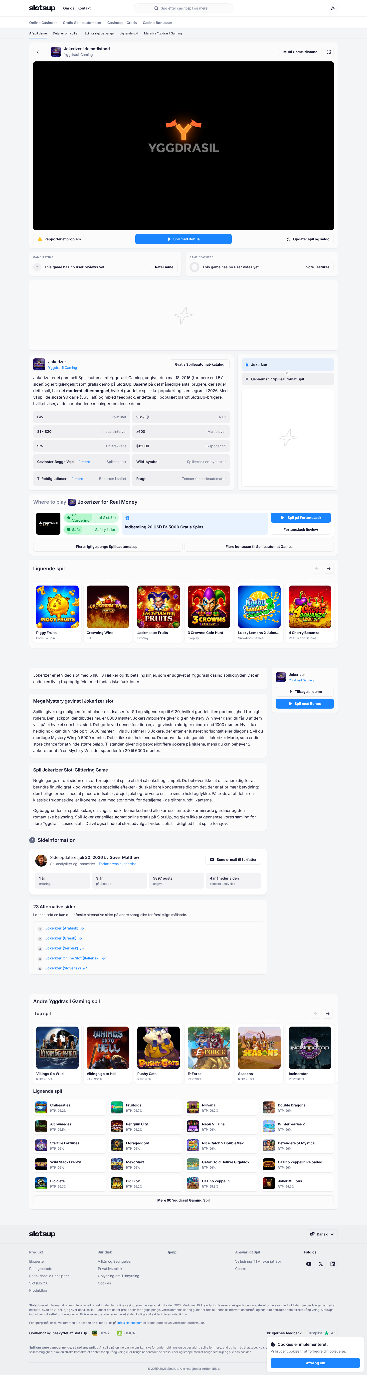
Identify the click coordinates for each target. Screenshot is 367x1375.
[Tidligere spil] (317, 569)
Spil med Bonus (186, 239)
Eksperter (37, 1261)
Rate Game (164, 267)
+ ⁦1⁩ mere (83, 461)
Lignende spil (129, 33)
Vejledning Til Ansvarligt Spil (258, 1261)
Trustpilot (321, 1333)
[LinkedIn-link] (333, 1264)
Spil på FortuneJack (304, 517)
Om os (68, 8)
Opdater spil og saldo (311, 239)
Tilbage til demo (308, 691)
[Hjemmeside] (42, 8)
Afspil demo (38, 33)
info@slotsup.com (130, 1323)
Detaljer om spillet (65, 33)
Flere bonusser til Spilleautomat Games (259, 546)
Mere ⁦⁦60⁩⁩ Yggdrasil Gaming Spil (183, 1200)
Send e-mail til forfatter (237, 859)
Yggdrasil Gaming (62, 367)
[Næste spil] (329, 569)
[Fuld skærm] (329, 52)
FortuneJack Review (301, 529)
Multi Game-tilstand (300, 52)
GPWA (104, 1333)
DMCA (129, 1333)
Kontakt (84, 8)
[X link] (321, 1264)
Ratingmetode (40, 1268)
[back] (38, 52)
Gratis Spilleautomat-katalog (199, 364)
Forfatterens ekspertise (118, 864)
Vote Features (318, 267)
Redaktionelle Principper (49, 1276)
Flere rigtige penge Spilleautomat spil (108, 546)
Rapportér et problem (62, 239)
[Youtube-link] (309, 1264)
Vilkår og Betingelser (115, 1261)
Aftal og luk (315, 1363)
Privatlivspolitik (110, 1268)
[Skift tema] (333, 8)
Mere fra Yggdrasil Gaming (163, 33)
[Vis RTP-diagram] (147, 417)
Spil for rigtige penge (99, 33)
